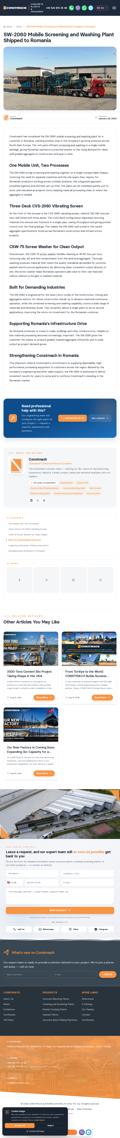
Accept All (20, 1125)
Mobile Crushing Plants (55, 1009)
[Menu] (114, 7)
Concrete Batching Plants (56, 998)
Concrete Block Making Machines (60, 1020)
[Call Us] (71, 8)
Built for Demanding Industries (24, 540)
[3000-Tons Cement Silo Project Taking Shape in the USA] (31, 649)
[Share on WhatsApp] (73, 580)
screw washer (48, 254)
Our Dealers (88, 1009)
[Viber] (77, 8)
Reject (51, 1125)
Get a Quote (98, 418)
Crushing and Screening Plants (58, 1004)
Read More (42, 697)
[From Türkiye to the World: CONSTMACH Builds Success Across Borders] (89, 649)
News (19, 26)
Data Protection (84, 1109)
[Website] (44, 500)
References (88, 998)
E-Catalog (87, 1004)
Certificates (9, 1014)
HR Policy (9, 1020)
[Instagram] (37, 500)
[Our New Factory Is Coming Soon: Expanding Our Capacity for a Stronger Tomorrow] (31, 724)
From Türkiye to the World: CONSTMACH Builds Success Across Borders (85, 676)
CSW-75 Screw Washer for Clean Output (27, 534)
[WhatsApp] (84, 8)
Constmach (38, 459)
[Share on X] (47, 580)
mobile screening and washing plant (76, 136)
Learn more (39, 1120)
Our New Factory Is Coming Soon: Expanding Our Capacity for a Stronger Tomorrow (31, 751)
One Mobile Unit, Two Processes (23, 523)
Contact (86, 1014)
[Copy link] (101, 580)
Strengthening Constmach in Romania (26, 551)
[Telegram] (90, 8)
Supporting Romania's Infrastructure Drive (28, 545)
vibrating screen (70, 213)
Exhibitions (9, 1009)
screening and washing (72, 145)
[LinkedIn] (31, 500)
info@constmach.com (18, 1082)
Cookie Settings (36, 1131)
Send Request (58, 910)
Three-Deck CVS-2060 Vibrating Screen (27, 529)
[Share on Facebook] (19, 580)
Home (9, 26)
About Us (8, 998)
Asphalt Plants (50, 1014)
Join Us (107, 974)
